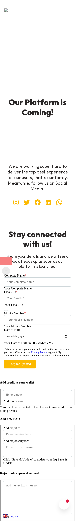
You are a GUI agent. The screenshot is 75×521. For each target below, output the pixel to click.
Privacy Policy (39, 352)
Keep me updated (20, 364)
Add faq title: (11, 428)
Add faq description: (16, 441)
